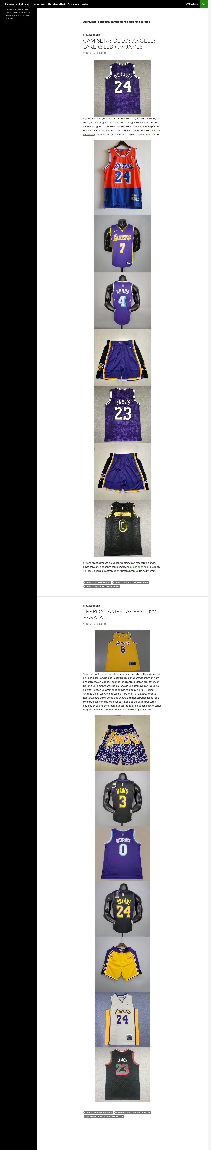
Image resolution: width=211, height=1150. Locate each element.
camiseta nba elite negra (98, 582)
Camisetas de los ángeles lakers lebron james (119, 43)
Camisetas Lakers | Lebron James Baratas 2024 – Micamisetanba (46, 4)
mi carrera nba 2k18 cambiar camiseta (104, 1116)
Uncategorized (91, 35)
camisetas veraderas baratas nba (102, 586)
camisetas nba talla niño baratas (131, 582)
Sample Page (192, 4)
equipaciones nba (138, 566)
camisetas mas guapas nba (99, 1112)
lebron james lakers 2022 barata (119, 614)
